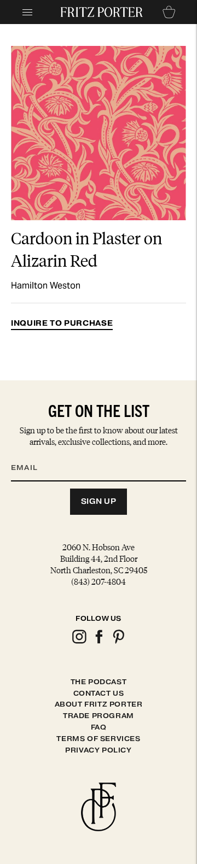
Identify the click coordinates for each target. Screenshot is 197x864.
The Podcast (99, 682)
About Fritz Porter (99, 704)
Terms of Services (98, 738)
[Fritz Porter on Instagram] (78, 642)
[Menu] (27, 12)
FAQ (99, 727)
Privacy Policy (98, 750)
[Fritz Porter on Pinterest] (118, 642)
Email (31, 455)
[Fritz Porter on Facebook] (98, 642)
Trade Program (98, 716)
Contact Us (98, 693)
